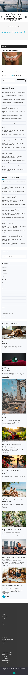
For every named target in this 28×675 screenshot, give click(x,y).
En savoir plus (6, 351)
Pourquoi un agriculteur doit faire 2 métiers (12, 186)
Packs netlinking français (7, 654)
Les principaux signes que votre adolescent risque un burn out (11, 196)
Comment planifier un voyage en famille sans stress (13, 123)
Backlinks (4, 191)
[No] (26, 671)
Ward (3, 222)
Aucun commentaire (19, 344)
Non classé (4, 304)
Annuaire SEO (4, 656)
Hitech (3, 285)
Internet (4, 292)
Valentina (5, 46)
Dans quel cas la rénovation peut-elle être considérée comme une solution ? (13, 244)
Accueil (2, 31)
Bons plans (4, 279)
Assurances (4, 273)
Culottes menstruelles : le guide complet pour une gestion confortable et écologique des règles (14, 32)
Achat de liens (5, 648)
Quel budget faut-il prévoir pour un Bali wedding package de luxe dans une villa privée (12, 107)
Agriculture (4, 267)
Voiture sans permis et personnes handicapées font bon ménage (13, 218)
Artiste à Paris (5, 181)
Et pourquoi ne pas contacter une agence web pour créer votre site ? (12, 201)
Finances (4, 282)
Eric (3, 230)
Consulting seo (5, 209)
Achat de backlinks (6, 662)
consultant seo (5, 204)
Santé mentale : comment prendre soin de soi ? (12, 115)
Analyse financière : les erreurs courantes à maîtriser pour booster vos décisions (13, 144)
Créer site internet (6, 660)
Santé (3, 310)
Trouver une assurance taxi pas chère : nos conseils (13, 99)
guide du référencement (8, 235)
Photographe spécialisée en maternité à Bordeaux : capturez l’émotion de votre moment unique (13, 148)
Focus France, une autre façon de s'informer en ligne (13, 16)
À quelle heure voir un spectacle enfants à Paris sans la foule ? (13, 182)
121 (8, 596)
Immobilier (4, 288)
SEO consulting (5, 658)
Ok (14, 673)
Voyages (4, 316)
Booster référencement (7, 652)
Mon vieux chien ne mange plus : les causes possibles (14, 92)
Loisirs (3, 295)
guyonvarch (5, 217)
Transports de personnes (7, 313)
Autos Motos (5, 276)
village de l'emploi (6, 239)
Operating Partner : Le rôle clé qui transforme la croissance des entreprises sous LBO (12, 157)
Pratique (8, 31)
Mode (3, 301)
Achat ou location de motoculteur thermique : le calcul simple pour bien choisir (12, 103)
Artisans (4, 270)
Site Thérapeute (6, 213)
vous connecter (10, 75)
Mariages (4, 298)
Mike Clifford (5, 226)
